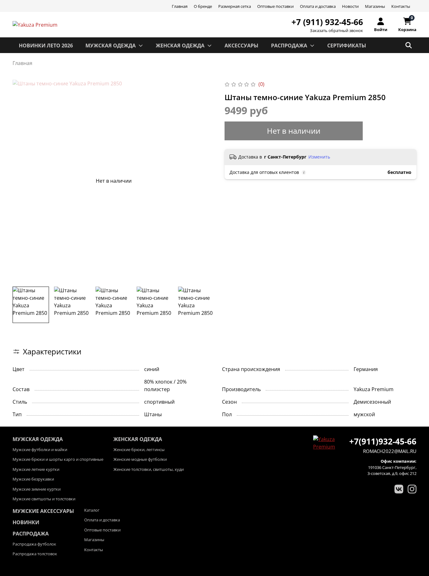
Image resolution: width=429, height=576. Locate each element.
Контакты (400, 6)
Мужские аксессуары (43, 511)
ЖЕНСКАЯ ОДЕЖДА (180, 45)
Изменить (319, 157)
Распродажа (31, 533)
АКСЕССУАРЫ (241, 45)
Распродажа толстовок (35, 554)
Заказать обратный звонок (336, 30)
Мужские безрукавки (33, 479)
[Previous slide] (22, 180)
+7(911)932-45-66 (382, 441)
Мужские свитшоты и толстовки (44, 499)
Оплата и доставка (318, 6)
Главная (179, 6)
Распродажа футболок (34, 544)
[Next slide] (204, 180)
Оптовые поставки (275, 6)
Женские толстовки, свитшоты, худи (148, 469)
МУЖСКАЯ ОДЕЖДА (110, 45)
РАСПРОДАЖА (289, 45)
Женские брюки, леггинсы (139, 449)
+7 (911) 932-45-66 (327, 22)
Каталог (92, 510)
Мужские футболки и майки (40, 449)
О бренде (203, 6)
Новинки (26, 522)
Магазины (375, 6)
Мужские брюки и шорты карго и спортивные (58, 459)
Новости (350, 6)
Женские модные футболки (140, 459)
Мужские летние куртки (36, 469)
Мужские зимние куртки (37, 489)
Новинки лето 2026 (46, 45)
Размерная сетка (234, 6)
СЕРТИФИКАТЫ (346, 45)
